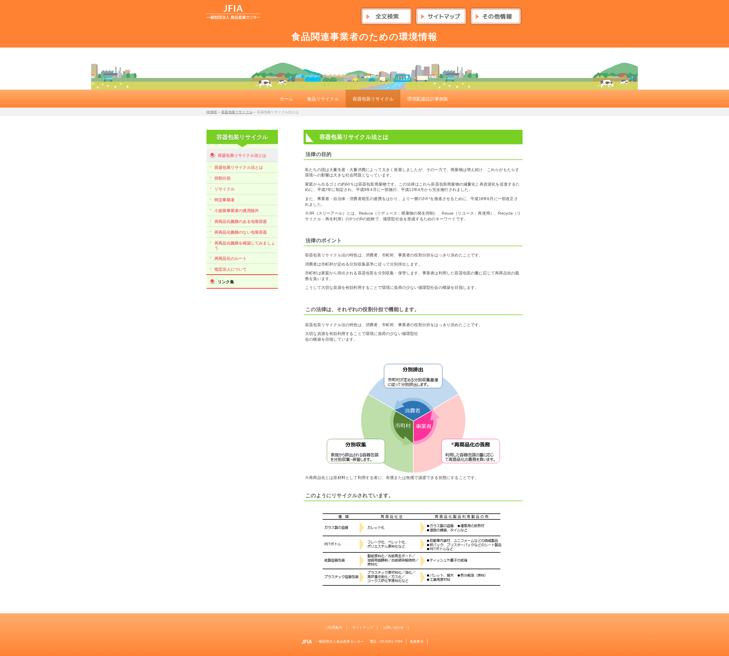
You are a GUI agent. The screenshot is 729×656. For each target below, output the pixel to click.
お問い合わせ (393, 628)
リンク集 (226, 281)
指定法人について (230, 269)
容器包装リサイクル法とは (242, 155)
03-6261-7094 (391, 641)
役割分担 (222, 178)
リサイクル (224, 189)
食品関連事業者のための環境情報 (364, 37)
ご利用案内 (333, 628)
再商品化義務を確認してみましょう (244, 245)
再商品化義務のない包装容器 (240, 232)
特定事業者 (224, 200)
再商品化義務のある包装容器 (240, 221)
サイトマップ (362, 628)
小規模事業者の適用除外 (236, 210)
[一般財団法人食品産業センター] (233, 13)
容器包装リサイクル (242, 137)
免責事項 (417, 641)
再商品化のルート (230, 258)
